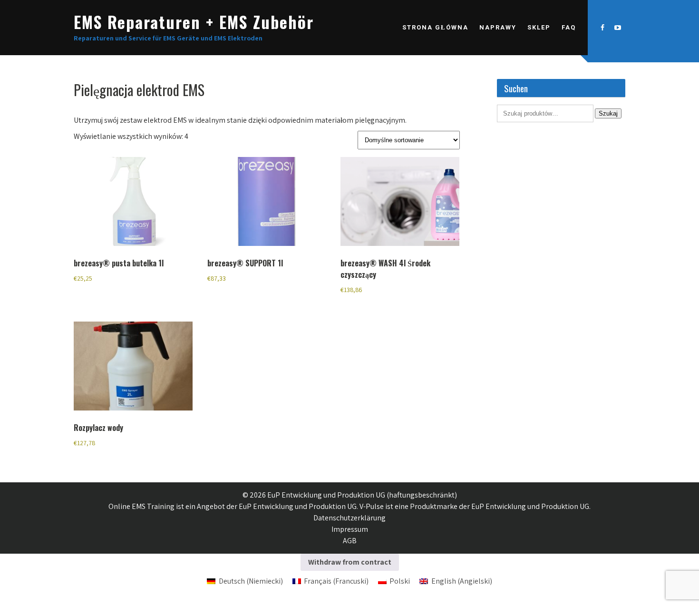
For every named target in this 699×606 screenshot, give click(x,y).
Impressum (349, 529)
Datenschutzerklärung (349, 518)
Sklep (539, 27)
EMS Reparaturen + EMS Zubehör (194, 22)
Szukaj (608, 113)
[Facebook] (602, 27)
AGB (350, 541)
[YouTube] (617, 27)
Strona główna (435, 27)
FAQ (569, 27)
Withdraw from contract (349, 562)
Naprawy (497, 27)
